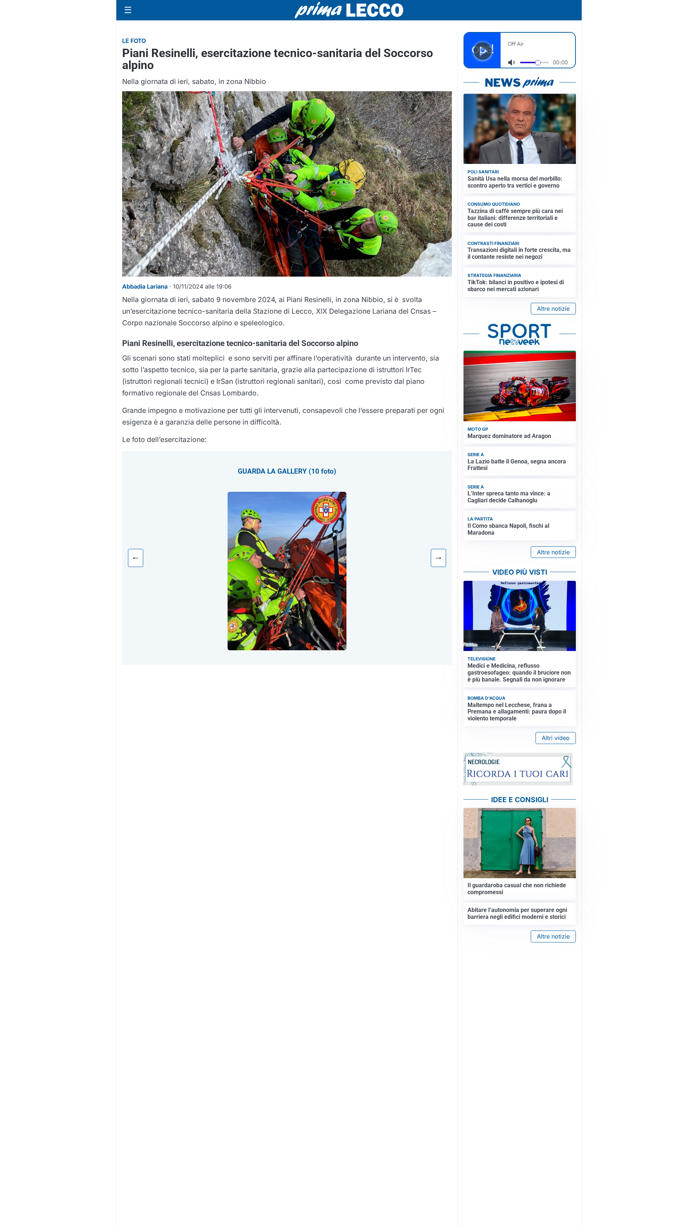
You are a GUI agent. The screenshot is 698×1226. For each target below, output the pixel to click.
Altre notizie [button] (553, 308)
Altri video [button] (556, 737)
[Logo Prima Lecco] (349, 10)
